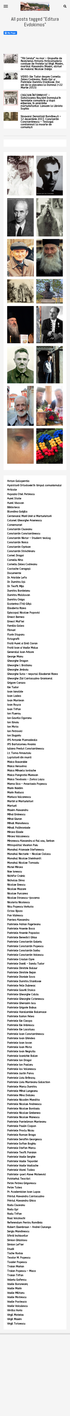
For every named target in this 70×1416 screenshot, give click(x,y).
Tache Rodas (15, 1253)
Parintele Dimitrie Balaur (22, 968)
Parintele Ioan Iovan (19, 1042)
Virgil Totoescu (16, 1323)
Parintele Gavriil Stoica (21, 990)
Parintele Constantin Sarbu (23, 950)
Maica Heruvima (17, 766)
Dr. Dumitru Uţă (16, 581)
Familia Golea (15, 625)
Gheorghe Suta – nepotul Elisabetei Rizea (32, 674)
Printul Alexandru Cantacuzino (25, 1196)
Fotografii (13, 638)
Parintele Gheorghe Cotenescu (25, 998)
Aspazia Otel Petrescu (21, 494)
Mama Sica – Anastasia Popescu (27, 783)
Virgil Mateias (15, 1314)
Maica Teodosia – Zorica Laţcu (25, 779)
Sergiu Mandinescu (18, 1231)
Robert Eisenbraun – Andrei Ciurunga (29, 1227)
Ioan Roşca (14, 704)
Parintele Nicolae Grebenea (23, 1112)
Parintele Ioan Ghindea (21, 1038)
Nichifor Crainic (16, 875)
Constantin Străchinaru (21, 551)
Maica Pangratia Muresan (22, 775)
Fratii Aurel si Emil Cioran (22, 643)
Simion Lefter (15, 1244)
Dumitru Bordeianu (18, 590)
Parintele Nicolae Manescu (23, 1117)
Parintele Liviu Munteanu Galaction (28, 1082)
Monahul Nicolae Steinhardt (24, 858)
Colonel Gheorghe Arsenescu (24, 520)
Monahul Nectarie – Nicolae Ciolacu (29, 854)
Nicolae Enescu (16, 884)
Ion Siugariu (14, 735)
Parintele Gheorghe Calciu (23, 994)
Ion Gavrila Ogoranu (19, 718)
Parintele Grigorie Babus (21, 1007)
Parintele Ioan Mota (19, 1047)
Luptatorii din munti (19, 757)
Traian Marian (15, 1266)
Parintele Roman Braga (21, 1134)
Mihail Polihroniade (18, 827)
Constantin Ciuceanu (19, 529)
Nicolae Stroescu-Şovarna (23, 897)
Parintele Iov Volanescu (21, 1069)
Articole (12, 489)
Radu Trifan (14, 1213)
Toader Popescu (17, 1262)
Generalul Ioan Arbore (20, 652)
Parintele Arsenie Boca (21, 928)
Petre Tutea (14, 1187)
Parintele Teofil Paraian (21, 1152)
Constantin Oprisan (19, 546)
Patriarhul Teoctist (18, 1178)
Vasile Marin (14, 1288)
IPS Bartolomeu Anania (21, 744)
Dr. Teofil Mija (15, 586)
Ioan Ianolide (15, 691)
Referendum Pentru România (24, 1222)
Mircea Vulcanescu (18, 836)
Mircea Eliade (15, 832)
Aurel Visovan (15, 503)
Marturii (12, 805)
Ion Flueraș (14, 713)
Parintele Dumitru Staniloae (24, 981)
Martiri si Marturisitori (20, 801)
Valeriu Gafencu (16, 1279)
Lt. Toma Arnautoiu (19, 753)
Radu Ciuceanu (16, 1205)
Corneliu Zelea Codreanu (22, 564)
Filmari (11, 630)
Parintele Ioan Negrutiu (21, 1051)
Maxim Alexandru (17, 810)
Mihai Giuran (14, 818)
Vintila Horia (14, 1310)
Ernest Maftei (15, 621)
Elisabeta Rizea (16, 608)
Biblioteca (13, 507)
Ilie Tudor (13, 687)
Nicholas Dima (16, 880)
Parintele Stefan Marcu (21, 1148)
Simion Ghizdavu (17, 1240)
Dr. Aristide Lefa (17, 577)
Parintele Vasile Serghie (21, 1156)
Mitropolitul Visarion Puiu (22, 845)
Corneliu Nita (15, 560)
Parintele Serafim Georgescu (24, 1139)
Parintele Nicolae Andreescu (24, 1104)
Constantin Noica (17, 542)
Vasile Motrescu (16, 1297)
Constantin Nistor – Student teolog (29, 538)
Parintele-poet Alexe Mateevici (26, 1174)
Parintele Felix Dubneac (21, 985)
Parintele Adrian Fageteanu (24, 924)
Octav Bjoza (14, 911)
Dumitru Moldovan (18, 595)
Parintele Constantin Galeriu (24, 941)
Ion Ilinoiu (13, 722)
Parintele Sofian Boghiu (21, 1143)
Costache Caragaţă (19, 568)
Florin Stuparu (15, 634)
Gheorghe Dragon (17, 660)
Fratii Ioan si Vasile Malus (22, 647)
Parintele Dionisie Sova (21, 976)
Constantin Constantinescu (23, 533)
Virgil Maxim (14, 1319)
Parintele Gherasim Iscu (21, 1003)
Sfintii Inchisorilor (17, 1235)
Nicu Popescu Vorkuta (20, 906)
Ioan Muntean (15, 700)
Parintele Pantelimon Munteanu (26, 1121)
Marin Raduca (15, 792)
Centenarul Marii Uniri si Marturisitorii (29, 516)
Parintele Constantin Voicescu (25, 954)
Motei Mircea (15, 867)
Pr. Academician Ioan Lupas (23, 1191)
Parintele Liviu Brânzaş (21, 1077)
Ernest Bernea (15, 617)
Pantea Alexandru (18, 919)
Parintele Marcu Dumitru (22, 1086)
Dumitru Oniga (16, 599)
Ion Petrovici (14, 731)
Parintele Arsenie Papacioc (23, 932)
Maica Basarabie (17, 761)
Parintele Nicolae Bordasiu (23, 1108)
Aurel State (14, 498)
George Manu (15, 656)
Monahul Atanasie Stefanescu (25, 849)
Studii (10, 1249)
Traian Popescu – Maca (21, 1271)
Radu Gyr (12, 1209)
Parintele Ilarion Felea (20, 1016)
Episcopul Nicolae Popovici (23, 612)
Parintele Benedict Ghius (22, 937)
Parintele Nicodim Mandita (23, 1099)
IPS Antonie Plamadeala (22, 740)
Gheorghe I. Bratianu (19, 665)
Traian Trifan (15, 1275)
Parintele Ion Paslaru (20, 1064)
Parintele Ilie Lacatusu (21, 1029)
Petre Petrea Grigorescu (21, 1183)
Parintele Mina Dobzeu (21, 1095)
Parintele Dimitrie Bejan (21, 972)
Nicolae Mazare (16, 889)
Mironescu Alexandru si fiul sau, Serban (30, 840)
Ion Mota (12, 726)
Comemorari (14, 524)
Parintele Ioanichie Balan (22, 1055)
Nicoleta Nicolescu (18, 902)
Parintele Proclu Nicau (20, 1130)
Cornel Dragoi (15, 555)
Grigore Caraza (16, 682)
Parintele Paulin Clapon (21, 1126)
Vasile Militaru (15, 1292)
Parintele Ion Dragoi (19, 1060)
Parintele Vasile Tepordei (22, 1161)
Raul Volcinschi (16, 1218)
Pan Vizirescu (15, 915)
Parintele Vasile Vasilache (22, 1165)
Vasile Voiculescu (17, 1306)
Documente (14, 573)
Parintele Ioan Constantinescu (25, 1034)
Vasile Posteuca (17, 1301)
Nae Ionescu (14, 871)
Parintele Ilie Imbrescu (20, 1025)
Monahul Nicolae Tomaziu (23, 862)
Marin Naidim (15, 788)
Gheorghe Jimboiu (17, 669)
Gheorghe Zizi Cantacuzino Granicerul (29, 678)
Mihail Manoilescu (18, 823)
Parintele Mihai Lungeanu (22, 1091)
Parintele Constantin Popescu (25, 946)
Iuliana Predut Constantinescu (25, 748)
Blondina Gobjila (17, 511)
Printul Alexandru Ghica (21, 1200)
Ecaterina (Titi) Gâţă (19, 603)
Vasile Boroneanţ (17, 1284)
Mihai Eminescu (16, 814)
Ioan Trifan (14, 709)
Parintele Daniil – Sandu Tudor (25, 963)
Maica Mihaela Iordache (21, 770)
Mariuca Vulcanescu (19, 797)
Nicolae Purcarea (17, 893)
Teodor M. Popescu (18, 1257)
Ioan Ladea (14, 695)
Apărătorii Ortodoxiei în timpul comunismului (34, 485)
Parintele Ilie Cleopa (19, 1020)
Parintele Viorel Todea (21, 1169)
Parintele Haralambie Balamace (26, 1012)
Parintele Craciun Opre (20, 959)
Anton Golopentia (18, 481)
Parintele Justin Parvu (20, 1073)
